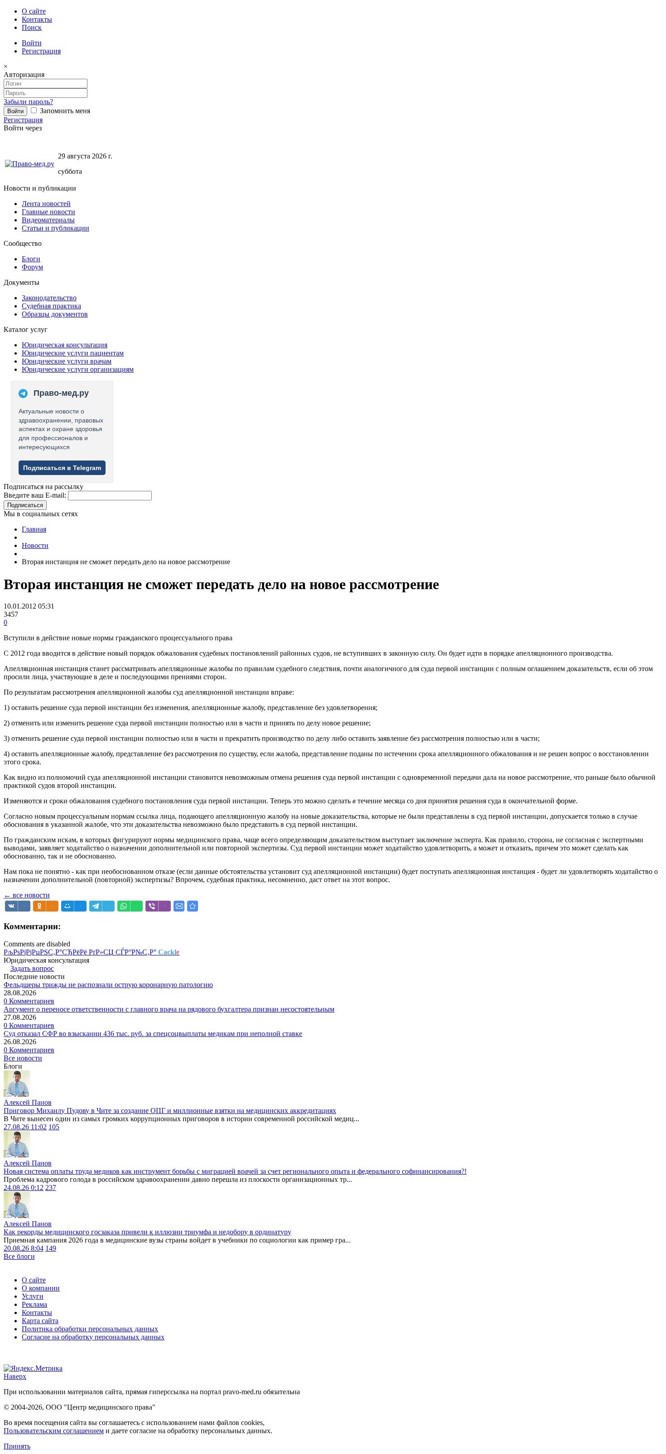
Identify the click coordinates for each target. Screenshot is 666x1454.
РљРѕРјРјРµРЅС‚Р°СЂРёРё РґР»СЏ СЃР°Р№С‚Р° (91, 952)
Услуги (32, 1296)
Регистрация (41, 51)
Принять (17, 1446)
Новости (35, 545)
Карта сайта (40, 1320)
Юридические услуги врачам (66, 361)
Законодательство (49, 298)
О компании (41, 1288)
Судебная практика (51, 306)
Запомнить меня (64, 111)
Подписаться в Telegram (62, 467)
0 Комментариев (29, 1001)
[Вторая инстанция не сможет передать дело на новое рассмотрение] (192, 906)
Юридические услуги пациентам (73, 353)
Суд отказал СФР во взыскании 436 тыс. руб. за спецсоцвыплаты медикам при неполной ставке (153, 1033)
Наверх (15, 1376)
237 (50, 1187)
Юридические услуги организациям (78, 369)
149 (50, 1248)
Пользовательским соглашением (54, 1431)
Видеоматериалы (48, 220)
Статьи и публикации (55, 228)
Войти (32, 43)
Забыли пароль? (28, 102)
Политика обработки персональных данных (90, 1329)
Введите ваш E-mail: (35, 495)
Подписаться (25, 505)
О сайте (34, 11)
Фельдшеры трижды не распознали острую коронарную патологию (108, 985)
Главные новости (48, 212)
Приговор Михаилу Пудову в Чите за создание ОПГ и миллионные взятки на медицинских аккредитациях (170, 1110)
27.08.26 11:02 (25, 1127)
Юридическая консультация (64, 345)
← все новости (27, 895)
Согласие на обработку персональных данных (93, 1337)
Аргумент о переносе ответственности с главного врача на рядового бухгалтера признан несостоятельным (169, 1009)
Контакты (37, 19)
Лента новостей (46, 203)
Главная (34, 529)
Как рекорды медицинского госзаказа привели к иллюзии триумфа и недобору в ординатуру (147, 1232)
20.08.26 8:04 (23, 1248)
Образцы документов (55, 314)
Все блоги (19, 1256)
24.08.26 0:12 (23, 1187)
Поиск (32, 27)
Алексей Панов (28, 1102)
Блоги (31, 259)
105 (53, 1127)
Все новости (23, 1058)
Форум (32, 267)
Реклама (34, 1304)
